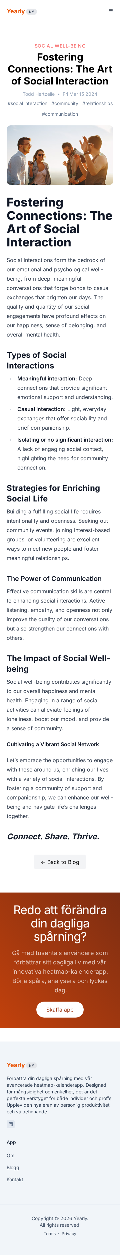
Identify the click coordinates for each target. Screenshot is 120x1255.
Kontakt (15, 1179)
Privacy (69, 1233)
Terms (50, 1233)
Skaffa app (60, 1009)
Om (10, 1155)
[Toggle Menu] (110, 10)
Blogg (13, 1167)
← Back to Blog (60, 862)
